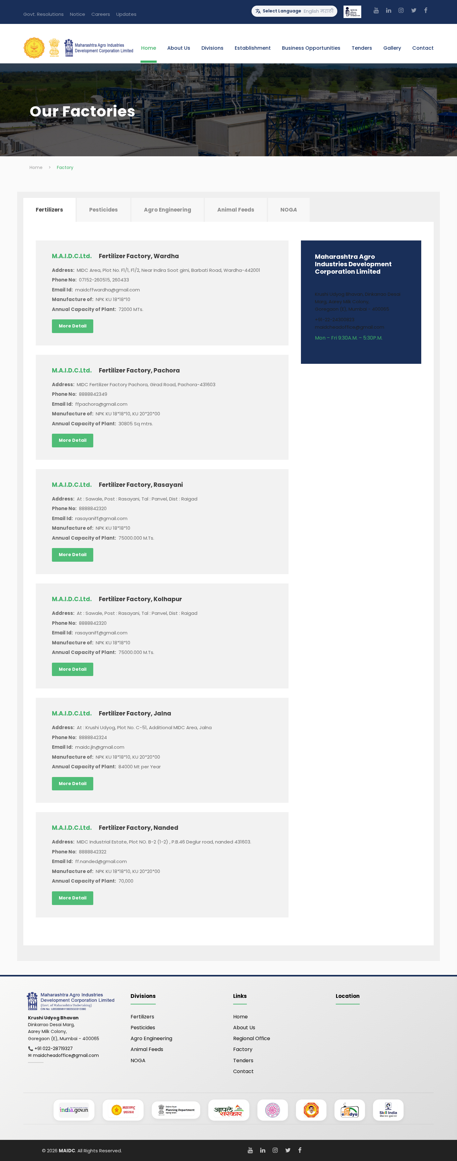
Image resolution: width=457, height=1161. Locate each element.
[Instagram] (401, 11)
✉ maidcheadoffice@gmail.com (63, 1055)
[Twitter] (414, 11)
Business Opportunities (311, 48)
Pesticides (143, 1027)
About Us (178, 48)
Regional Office (251, 1038)
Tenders (362, 48)
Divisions (212, 48)
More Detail (72, 326)
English (311, 11)
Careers (100, 14)
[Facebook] (425, 11)
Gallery (392, 48)
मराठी (327, 11)
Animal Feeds (147, 1049)
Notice (77, 14)
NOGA (138, 1060)
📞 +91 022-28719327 (50, 1048)
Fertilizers (142, 1016)
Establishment (253, 48)
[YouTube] (376, 11)
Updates (126, 14)
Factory (242, 1049)
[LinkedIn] (388, 11)
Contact (423, 48)
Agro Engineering (151, 1038)
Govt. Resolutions (43, 14)
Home (148, 48)
